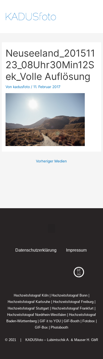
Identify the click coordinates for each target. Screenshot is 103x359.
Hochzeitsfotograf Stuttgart (28, 308)
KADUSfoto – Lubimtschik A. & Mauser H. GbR (61, 340)
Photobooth (59, 327)
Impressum (76, 250)
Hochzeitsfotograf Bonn (69, 295)
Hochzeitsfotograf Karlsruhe (29, 302)
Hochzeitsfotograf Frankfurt (72, 308)
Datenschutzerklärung (36, 250)
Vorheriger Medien (51, 161)
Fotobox (88, 321)
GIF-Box (41, 327)
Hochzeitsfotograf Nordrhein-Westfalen (36, 315)
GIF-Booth (71, 321)
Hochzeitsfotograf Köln (31, 295)
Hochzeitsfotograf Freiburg (73, 302)
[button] (85, 17)
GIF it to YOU (50, 321)
